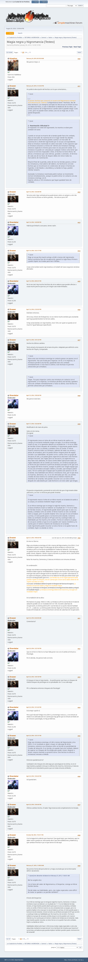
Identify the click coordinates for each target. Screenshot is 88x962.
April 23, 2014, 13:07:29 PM (33, 677)
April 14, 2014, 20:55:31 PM (33, 281)
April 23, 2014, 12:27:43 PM (33, 648)
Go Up (8, 939)
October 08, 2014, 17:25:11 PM (34, 835)
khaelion (13, 58)
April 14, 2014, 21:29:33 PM (33, 309)
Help (65, 960)
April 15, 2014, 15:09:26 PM (33, 395)
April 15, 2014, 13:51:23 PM (33, 340)
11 (30, 52)
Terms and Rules (72, 960)
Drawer (13, 86)
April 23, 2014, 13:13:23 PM (33, 707)
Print (79, 52)
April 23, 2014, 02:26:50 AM (33, 618)
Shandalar (14, 222)
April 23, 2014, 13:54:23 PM (33, 776)
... (28, 52)
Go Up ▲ (81, 960)
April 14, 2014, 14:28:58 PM (33, 222)
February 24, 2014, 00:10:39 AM (35, 58)
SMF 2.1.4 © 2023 (9, 959)
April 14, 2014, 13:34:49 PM (33, 192)
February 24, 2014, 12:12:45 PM (35, 86)
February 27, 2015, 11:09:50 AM (35, 865)
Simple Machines (18, 959)
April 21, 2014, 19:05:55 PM (33, 537)
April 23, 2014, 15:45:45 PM (33, 804)
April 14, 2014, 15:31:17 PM (33, 250)
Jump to (53, 947)
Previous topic (67, 47)
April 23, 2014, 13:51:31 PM (33, 735)
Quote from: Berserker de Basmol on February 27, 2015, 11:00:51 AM (50, 876)
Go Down (9, 52)
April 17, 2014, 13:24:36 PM (33, 423)
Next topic (77, 47)
